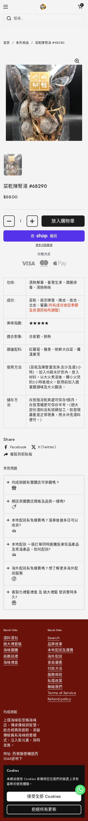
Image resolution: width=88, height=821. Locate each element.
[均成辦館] (43, 7)
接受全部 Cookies (44, 796)
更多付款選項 (44, 245)
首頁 (6, 43)
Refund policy (59, 699)
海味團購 (10, 650)
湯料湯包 (10, 638)
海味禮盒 (10, 662)
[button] (80, 6)
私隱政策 (55, 680)
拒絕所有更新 (44, 809)
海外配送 (55, 656)
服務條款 (55, 674)
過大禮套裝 (12, 644)
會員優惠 (55, 662)
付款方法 (55, 668)
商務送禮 (10, 656)
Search (54, 638)
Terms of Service (62, 693)
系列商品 (22, 43)
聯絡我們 (55, 686)
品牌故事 (55, 644)
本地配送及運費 (60, 650)
